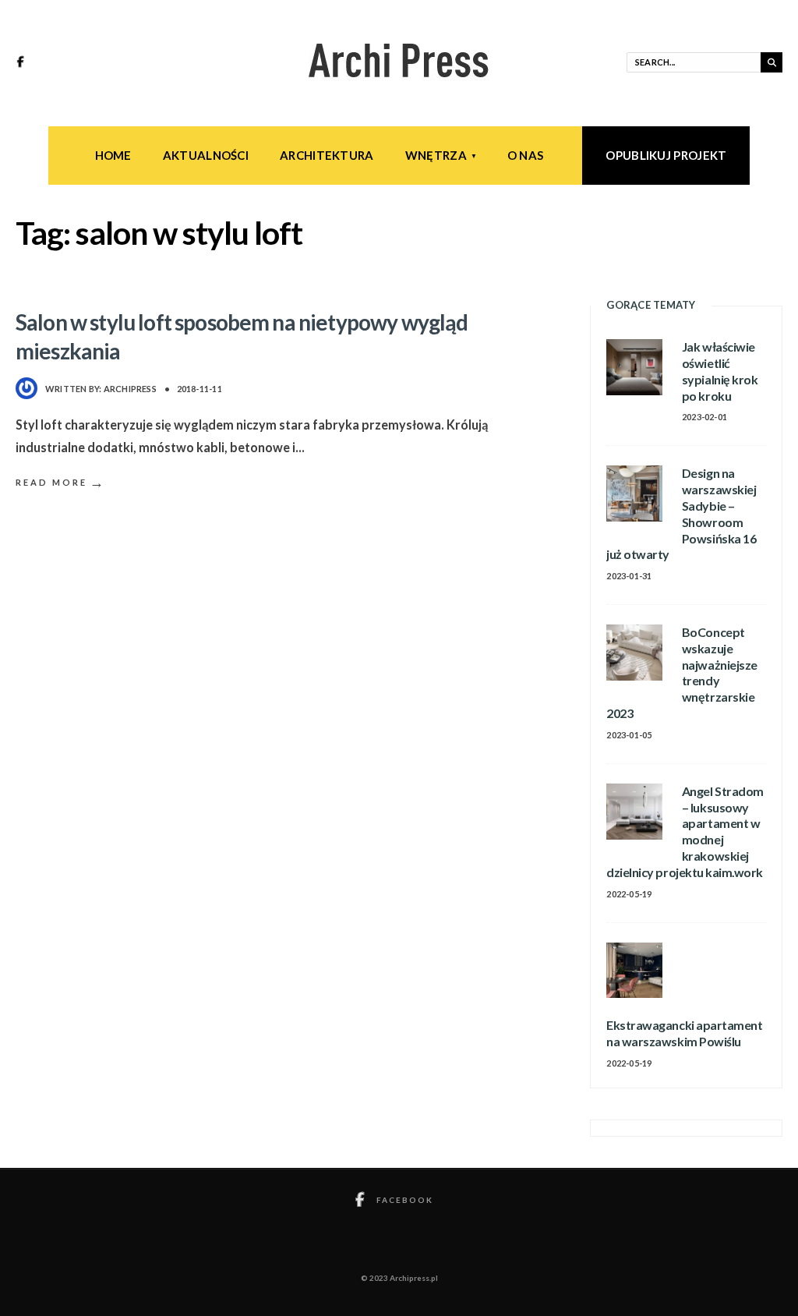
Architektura (327, 155)
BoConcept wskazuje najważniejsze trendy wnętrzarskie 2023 (681, 672)
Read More (61, 482)
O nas (525, 155)
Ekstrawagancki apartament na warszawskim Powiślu (684, 1033)
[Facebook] (22, 63)
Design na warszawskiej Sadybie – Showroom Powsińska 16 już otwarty (681, 513)
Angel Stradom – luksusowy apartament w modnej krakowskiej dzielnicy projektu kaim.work (684, 831)
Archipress (130, 389)
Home (113, 155)
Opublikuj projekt (666, 155)
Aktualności (206, 155)
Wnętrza (436, 155)
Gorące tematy (650, 305)
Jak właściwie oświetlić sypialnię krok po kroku (719, 370)
